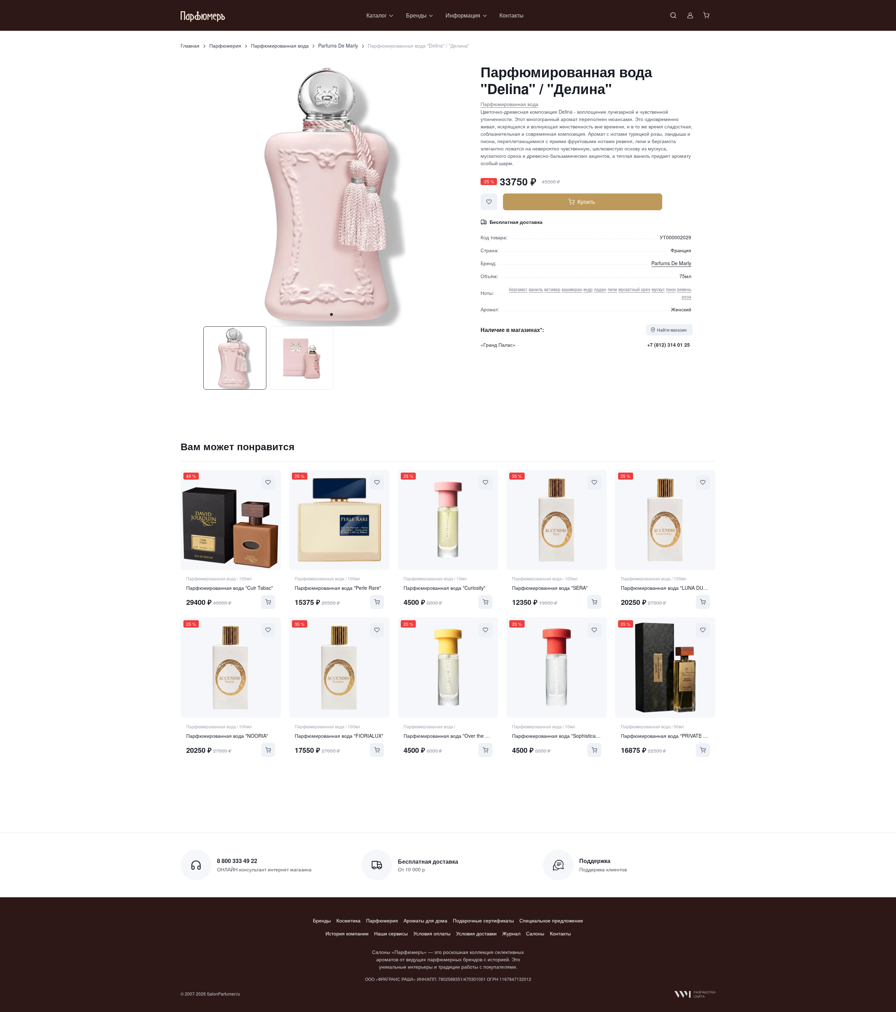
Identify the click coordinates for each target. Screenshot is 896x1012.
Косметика (348, 920)
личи (612, 289)
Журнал (511, 933)
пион (671, 289)
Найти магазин (672, 330)
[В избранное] (489, 201)
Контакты (511, 15)
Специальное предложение (551, 920)
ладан (600, 289)
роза (686, 296)
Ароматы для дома (425, 920)
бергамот (518, 289)
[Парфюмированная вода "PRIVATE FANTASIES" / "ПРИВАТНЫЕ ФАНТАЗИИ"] (665, 667)
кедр (588, 289)
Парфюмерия (225, 45)
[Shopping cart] (707, 15)
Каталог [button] (376, 15)
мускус (658, 289)
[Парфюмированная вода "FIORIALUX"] (339, 667)
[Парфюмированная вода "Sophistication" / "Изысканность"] (556, 667)
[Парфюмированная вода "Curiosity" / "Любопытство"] (448, 520)
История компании (347, 933)
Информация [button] (463, 15)
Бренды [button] (416, 15)
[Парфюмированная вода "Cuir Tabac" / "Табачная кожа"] (231, 520)
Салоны (535, 933)
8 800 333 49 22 (237, 861)
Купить (586, 202)
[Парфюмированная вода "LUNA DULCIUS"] (665, 520)
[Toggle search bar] (673, 15)
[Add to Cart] (268, 602)
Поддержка (594, 861)
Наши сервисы (391, 933)
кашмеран (572, 289)
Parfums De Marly (338, 45)
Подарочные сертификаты (483, 920)
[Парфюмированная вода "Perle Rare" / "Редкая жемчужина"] (339, 520)
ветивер (552, 289)
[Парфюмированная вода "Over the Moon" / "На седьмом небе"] (448, 667)
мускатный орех (634, 289)
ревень (684, 289)
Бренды (322, 920)
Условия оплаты (431, 933)
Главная (190, 45)
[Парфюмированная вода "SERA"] (556, 520)
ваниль (536, 289)
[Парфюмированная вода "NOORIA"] (231, 667)
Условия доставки (476, 933)
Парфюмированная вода (280, 45)
